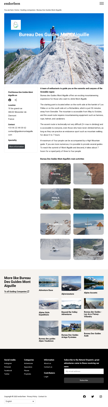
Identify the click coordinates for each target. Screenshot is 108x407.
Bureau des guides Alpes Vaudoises (47, 340)
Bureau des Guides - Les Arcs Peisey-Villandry (93, 314)
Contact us (48, 367)
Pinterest (7, 367)
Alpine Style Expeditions (44, 313)
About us (47, 363)
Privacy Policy (32, 396)
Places (26, 371)
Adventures (28, 363)
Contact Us (42, 396)
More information (16, 147)
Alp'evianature (68, 294)
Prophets (27, 374)
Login (46, 377)
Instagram (8, 363)
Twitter (6, 374)
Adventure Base (46, 290)
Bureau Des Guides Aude (92, 334)
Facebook (8, 371)
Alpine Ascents (90, 293)
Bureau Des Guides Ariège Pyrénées (70, 336)
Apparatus (28, 367)
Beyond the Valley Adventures (69, 313)
